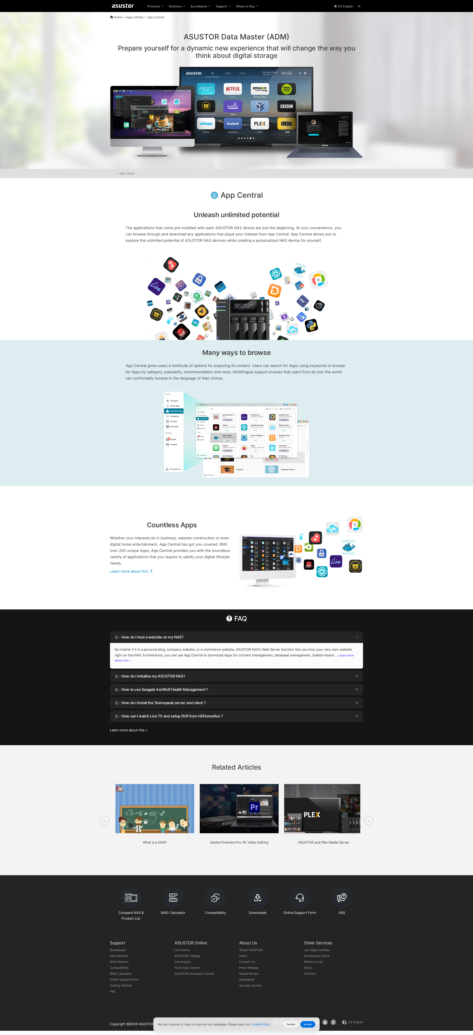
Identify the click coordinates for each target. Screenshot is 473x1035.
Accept (308, 1024)
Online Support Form (124, 979)
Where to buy (313, 962)
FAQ (112, 991)
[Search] (359, 6)
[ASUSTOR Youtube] (325, 1022)
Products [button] (154, 6)
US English (345, 6)
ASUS (308, 968)
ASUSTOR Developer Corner (194, 973)
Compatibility (119, 968)
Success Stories (250, 985)
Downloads (118, 950)
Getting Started (121, 985)
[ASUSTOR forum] (333, 1022)
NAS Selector (119, 956)
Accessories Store (316, 956)
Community (183, 962)
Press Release (248, 968)
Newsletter (246, 979)
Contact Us (247, 962)
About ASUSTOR (251, 950)
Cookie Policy (261, 1024)
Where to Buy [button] (246, 6)
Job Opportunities (316, 950)
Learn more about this (129, 571)
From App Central (187, 968)
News (243, 956)
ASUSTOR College (187, 956)
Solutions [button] (176, 6)
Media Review (249, 973)
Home (117, 17)
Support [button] (222, 6)
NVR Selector (119, 962)
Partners (310, 973)
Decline (291, 1024)
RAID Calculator (121, 973)
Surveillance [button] (199, 6)
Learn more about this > (129, 730)
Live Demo (182, 950)
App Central (127, 173)
